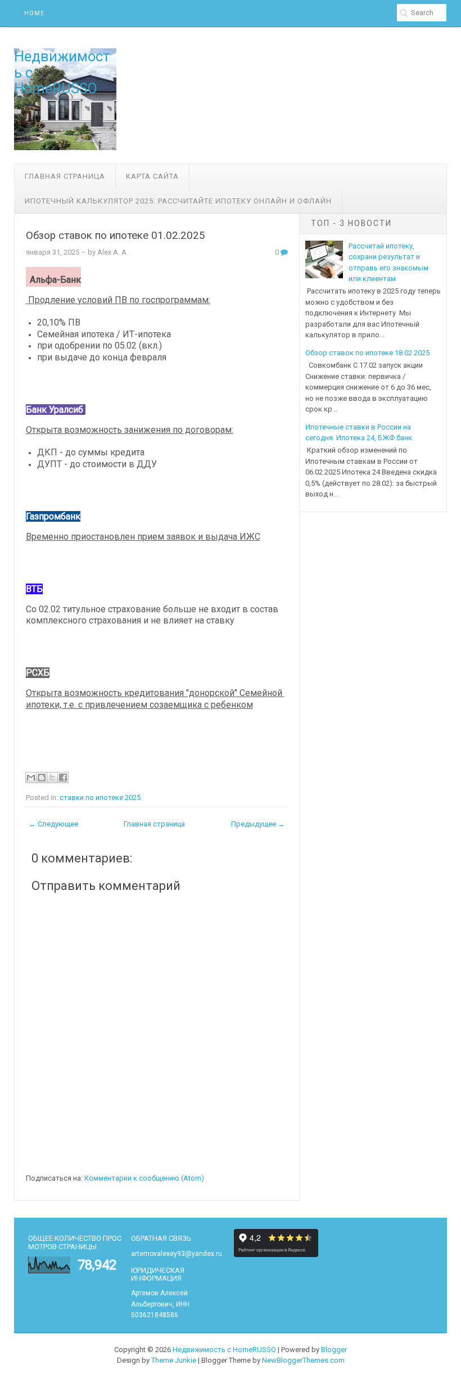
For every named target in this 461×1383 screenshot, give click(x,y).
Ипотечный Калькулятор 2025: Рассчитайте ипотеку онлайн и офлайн (178, 201)
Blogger (334, 1349)
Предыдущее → (258, 824)
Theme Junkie (173, 1360)
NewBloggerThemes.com (303, 1360)
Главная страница (65, 176)
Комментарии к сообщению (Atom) (144, 1178)
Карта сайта (152, 176)
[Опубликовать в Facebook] (63, 777)
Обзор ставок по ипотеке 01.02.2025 (115, 235)
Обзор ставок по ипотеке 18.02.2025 (367, 353)
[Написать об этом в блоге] (41, 777)
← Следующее (53, 824)
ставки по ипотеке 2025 (100, 797)
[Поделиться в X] (52, 777)
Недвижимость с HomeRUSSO (224, 1349)
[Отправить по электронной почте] (31, 777)
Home (34, 13)
